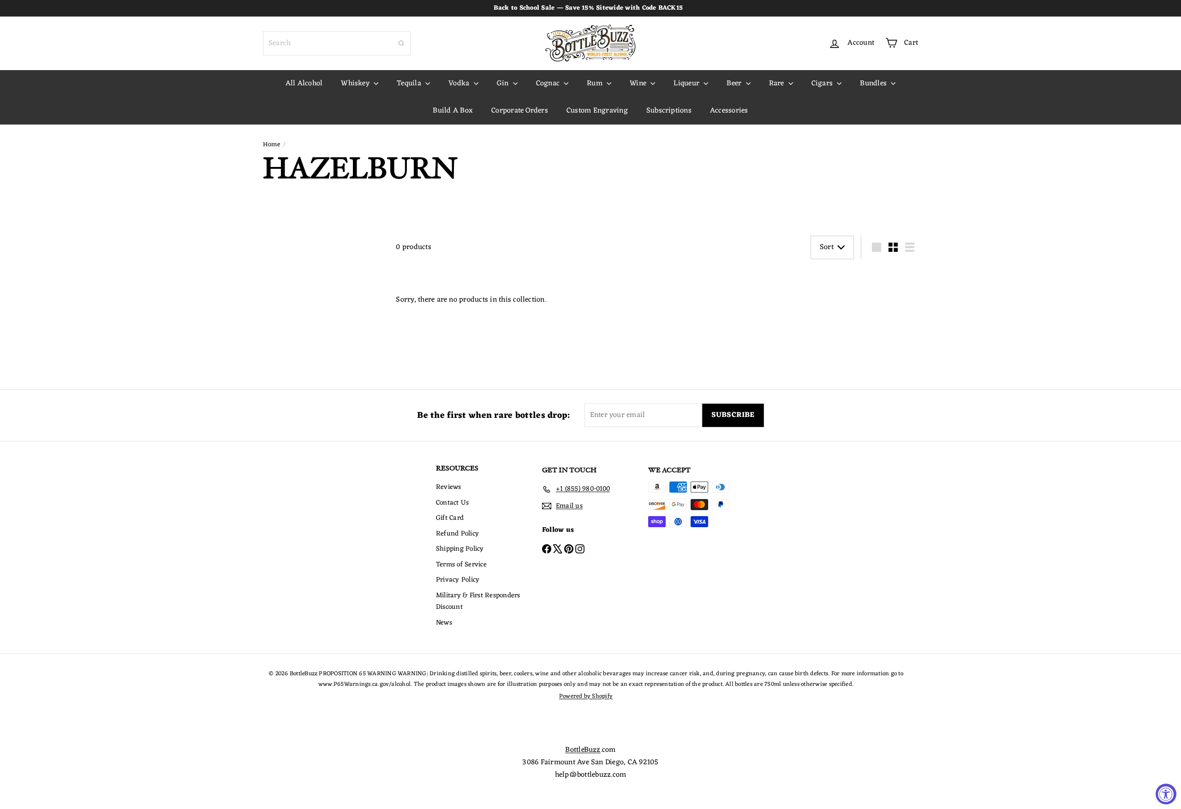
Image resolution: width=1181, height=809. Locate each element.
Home (271, 144)
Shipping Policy (460, 549)
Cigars (823, 83)
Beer (735, 83)
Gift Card (450, 518)
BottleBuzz (582, 750)
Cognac (549, 83)
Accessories (729, 110)
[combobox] (337, 43)
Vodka (459, 83)
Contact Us (452, 503)
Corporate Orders (519, 110)
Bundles (874, 83)
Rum (595, 83)
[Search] (401, 43)
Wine (639, 83)
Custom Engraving (597, 110)
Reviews (448, 487)
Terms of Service (461, 565)
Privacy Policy (457, 580)
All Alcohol (304, 83)
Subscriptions (669, 110)
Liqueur (687, 83)
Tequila (410, 83)
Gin (504, 83)
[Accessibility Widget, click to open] (1166, 794)
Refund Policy (457, 534)
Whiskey (356, 83)
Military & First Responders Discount (478, 601)
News (444, 623)
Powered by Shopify (586, 696)
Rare (777, 83)
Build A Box (453, 110)
